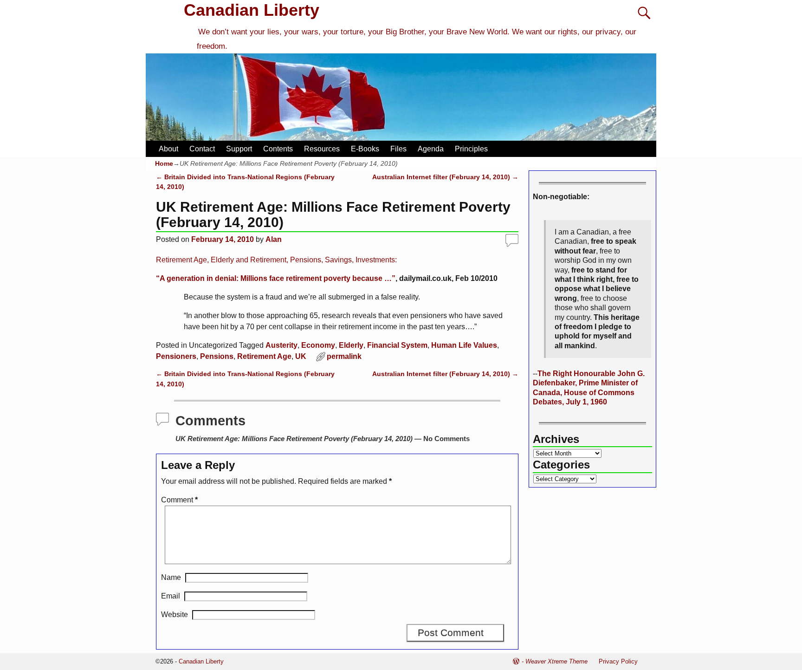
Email (170, 596)
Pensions (216, 356)
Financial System (397, 345)
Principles (471, 149)
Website (174, 614)
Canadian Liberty (251, 10)
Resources (322, 149)
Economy (318, 345)
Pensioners (176, 356)
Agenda (431, 149)
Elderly (351, 345)
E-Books (365, 149)
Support (239, 149)
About (168, 149)
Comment (179, 500)
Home (164, 163)
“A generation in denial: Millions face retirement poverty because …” (275, 278)
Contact (202, 149)
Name (171, 577)
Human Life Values (464, 345)
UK (300, 356)
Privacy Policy (618, 661)
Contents (278, 149)
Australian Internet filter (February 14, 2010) (445, 177)
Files (398, 149)
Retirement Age (264, 356)
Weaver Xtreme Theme (556, 661)
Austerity (281, 345)
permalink (344, 356)
